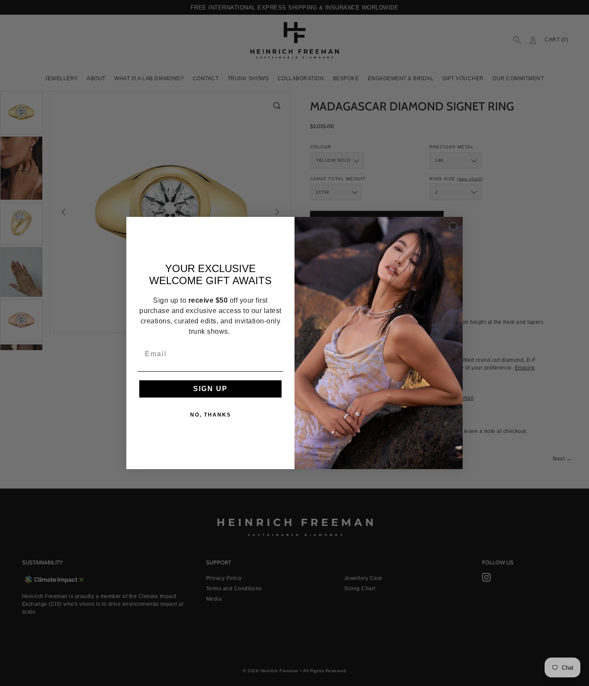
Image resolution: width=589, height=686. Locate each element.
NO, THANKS (210, 415)
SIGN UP (210, 388)
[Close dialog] (453, 226)
